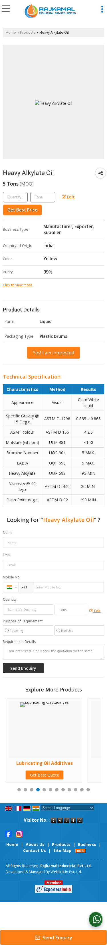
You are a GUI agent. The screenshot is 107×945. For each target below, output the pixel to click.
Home (11, 32)
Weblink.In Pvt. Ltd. (66, 871)
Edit (70, 197)
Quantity (10, 599)
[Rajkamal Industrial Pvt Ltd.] (50, 11)
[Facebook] (8, 833)
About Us (35, 844)
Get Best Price (22, 210)
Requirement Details (19, 642)
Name (8, 532)
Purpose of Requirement (23, 621)
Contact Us (34, 850)
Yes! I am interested (53, 353)
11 (82, 789)
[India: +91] (11, 587)
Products (27, 32)
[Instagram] (19, 833)
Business (87, 844)
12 (88, 789)
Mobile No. (12, 577)
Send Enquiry (56, 937)
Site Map (62, 850)
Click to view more (17, 285)
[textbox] (42, 197)
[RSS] (80, 850)
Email (7, 554)
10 (75, 789)
